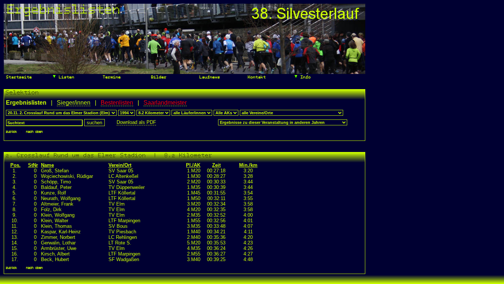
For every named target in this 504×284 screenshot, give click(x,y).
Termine (110, 77)
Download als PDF (136, 122)
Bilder (158, 77)
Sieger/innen (73, 102)
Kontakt (255, 77)
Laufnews (208, 77)
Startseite (18, 77)
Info (304, 77)
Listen (65, 77)
